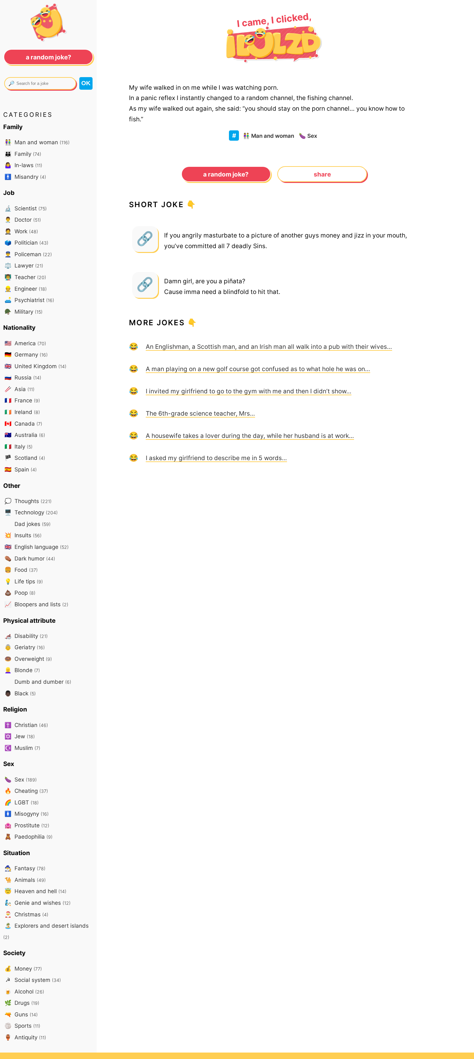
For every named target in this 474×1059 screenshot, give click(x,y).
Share (322, 174)
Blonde (22, 670)
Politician (26, 242)
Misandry (25, 176)
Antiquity (25, 1037)
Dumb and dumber (42, 681)
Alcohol (24, 991)
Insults (23, 535)
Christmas (26, 914)
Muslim (22, 747)
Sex (308, 135)
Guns (21, 1014)
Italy (19, 446)
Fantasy (25, 868)
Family (23, 153)
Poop (20, 592)
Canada (23, 423)
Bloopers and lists (36, 604)
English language (37, 546)
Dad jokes (32, 523)
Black (20, 693)
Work (21, 231)
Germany (26, 354)
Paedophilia (29, 836)
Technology (31, 512)
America (25, 343)
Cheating (26, 790)
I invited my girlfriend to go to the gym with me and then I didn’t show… (248, 391)
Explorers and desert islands (46, 931)
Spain (21, 469)
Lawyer (24, 265)
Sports (22, 1025)
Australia (25, 434)
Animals (25, 879)
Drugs (22, 1002)
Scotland (25, 457)
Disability (26, 635)
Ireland (22, 411)
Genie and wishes (38, 902)
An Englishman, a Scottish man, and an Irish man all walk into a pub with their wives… (269, 346)
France (22, 400)
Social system (33, 979)
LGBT (22, 802)
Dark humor (30, 558)
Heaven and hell (35, 891)
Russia (23, 377)
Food (21, 569)
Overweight (28, 658)
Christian (26, 724)
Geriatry (25, 647)
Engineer (26, 288)
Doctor (23, 219)
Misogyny (27, 813)
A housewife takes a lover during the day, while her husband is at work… (250, 435)
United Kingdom (35, 366)
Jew (20, 736)
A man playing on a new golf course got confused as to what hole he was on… (258, 369)
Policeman (28, 254)
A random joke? (226, 174)
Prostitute (27, 825)
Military (24, 311)
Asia (20, 389)
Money (23, 968)
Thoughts (28, 501)
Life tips (24, 581)
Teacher (25, 277)
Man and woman (268, 135)
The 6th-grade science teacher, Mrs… (200, 413)
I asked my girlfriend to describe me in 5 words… (216, 458)
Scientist (26, 208)
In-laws (23, 165)
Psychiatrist (29, 300)
